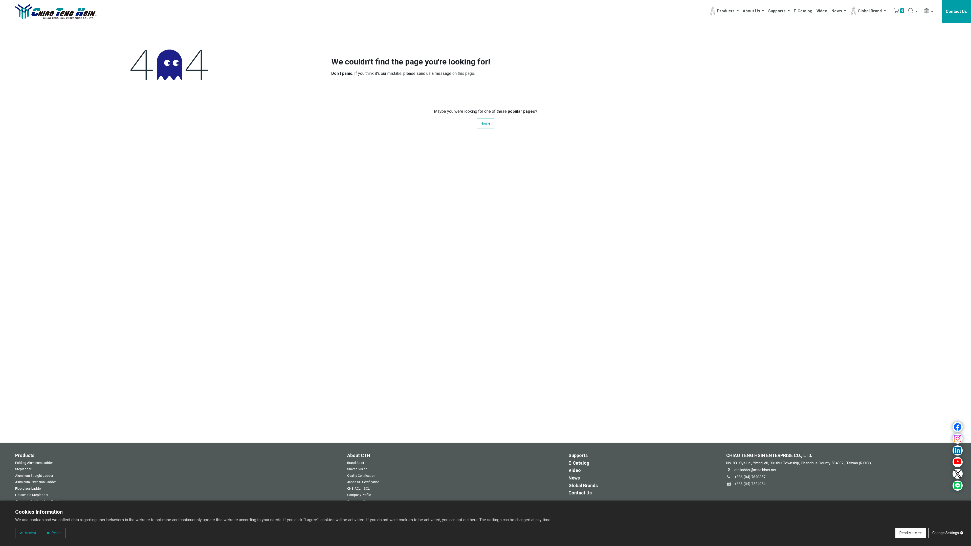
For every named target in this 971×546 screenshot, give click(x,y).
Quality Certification (361, 475)
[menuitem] (803, 11)
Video (574, 470)
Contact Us (956, 11)
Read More (908, 533)
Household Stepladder (31, 495)
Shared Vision (357, 469)
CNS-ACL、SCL (358, 488)
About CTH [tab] (358, 455)
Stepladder (23, 469)
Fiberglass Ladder (28, 488)
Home (485, 123)
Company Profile (359, 495)
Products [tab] (24, 455)
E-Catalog (578, 463)
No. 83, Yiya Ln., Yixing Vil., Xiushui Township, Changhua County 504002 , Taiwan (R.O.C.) (798, 463)
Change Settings (945, 533)
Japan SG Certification (363, 482)
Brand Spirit (355, 463)
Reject (56, 533)
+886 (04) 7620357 (749, 477)
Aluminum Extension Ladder (35, 482)
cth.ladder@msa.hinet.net (755, 470)
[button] (912, 11)
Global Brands (583, 485)
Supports (578, 455)
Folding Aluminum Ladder (34, 463)
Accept (30, 533)
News (574, 478)
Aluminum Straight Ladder (34, 475)
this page (466, 73)
